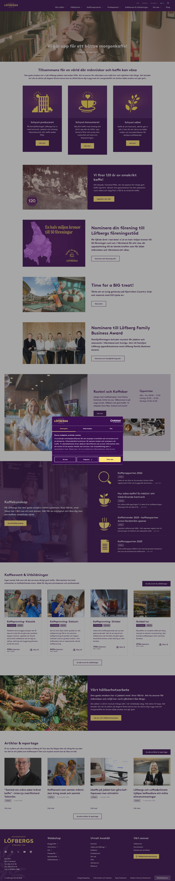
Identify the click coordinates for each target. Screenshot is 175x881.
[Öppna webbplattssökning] (168, 3)
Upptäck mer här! (104, 199)
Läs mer (100, 413)
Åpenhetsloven (121, 878)
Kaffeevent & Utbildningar (136, 7)
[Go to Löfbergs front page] (11, 7)
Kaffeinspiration (94, 7)
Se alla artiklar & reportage (156, 752)
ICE (48, 850)
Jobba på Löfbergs (98, 847)
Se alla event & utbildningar (156, 584)
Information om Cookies (102, 878)
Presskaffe (51, 853)
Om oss (156, 7)
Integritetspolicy (83, 878)
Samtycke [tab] (64, 429)
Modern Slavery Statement (140, 878)
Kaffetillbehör (52, 860)
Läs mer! (42, 143)
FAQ (137, 3)
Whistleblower (162, 878)
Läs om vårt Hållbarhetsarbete (106, 718)
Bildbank (94, 866)
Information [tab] (87, 429)
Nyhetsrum (95, 863)
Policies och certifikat (142, 850)
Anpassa (86, 459)
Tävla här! (99, 304)
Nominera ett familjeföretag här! (108, 358)
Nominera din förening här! (105, 259)
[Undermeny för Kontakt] (158, 3)
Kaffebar (145, 3)
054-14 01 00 (12, 864)
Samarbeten (138, 847)
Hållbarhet (75, 7)
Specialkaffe (52, 856)
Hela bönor (51, 847)
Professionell (113, 7)
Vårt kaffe (59, 7)
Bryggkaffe (51, 844)
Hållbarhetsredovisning (147, 856)
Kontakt (153, 3)
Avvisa (65, 459)
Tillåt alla (110, 459)
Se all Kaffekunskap (15, 523)
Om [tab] (111, 429)
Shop (168, 7)
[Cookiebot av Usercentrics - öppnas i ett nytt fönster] (112, 421)
